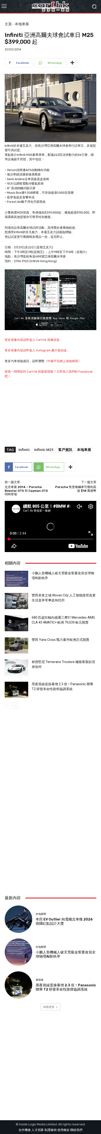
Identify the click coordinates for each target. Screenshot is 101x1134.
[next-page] (15, 705)
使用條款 (63, 1130)
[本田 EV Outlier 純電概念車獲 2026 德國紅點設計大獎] (18, 919)
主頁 (8, 23)
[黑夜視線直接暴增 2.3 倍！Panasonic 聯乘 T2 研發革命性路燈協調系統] (16, 690)
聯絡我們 (76, 1130)
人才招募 (37, 1130)
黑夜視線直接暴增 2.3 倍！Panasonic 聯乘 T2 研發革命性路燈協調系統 (66, 987)
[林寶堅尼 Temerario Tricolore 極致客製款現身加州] (16, 668)
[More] (72, 63)
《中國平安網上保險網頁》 (62, 361)
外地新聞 (41, 914)
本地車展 (22, 23)
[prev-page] (8, 705)
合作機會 (25, 1130)
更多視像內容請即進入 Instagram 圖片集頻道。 (37, 350)
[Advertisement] (50, 835)
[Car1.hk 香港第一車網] (50, 6)
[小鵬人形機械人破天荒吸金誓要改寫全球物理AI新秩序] (16, 579)
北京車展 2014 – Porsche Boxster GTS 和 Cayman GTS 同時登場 (26, 490)
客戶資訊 (65, 449)
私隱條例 (50, 1130)
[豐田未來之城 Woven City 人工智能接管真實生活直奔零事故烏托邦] (16, 601)
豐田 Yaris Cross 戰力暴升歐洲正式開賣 (60, 640)
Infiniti (24, 449)
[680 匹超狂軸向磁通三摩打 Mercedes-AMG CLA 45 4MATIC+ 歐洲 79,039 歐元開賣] (16, 623)
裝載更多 (48, 1007)
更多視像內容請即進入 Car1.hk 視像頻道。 (33, 340)
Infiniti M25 (44, 449)
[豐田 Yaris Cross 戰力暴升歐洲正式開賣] (16, 645)
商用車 (39, 980)
